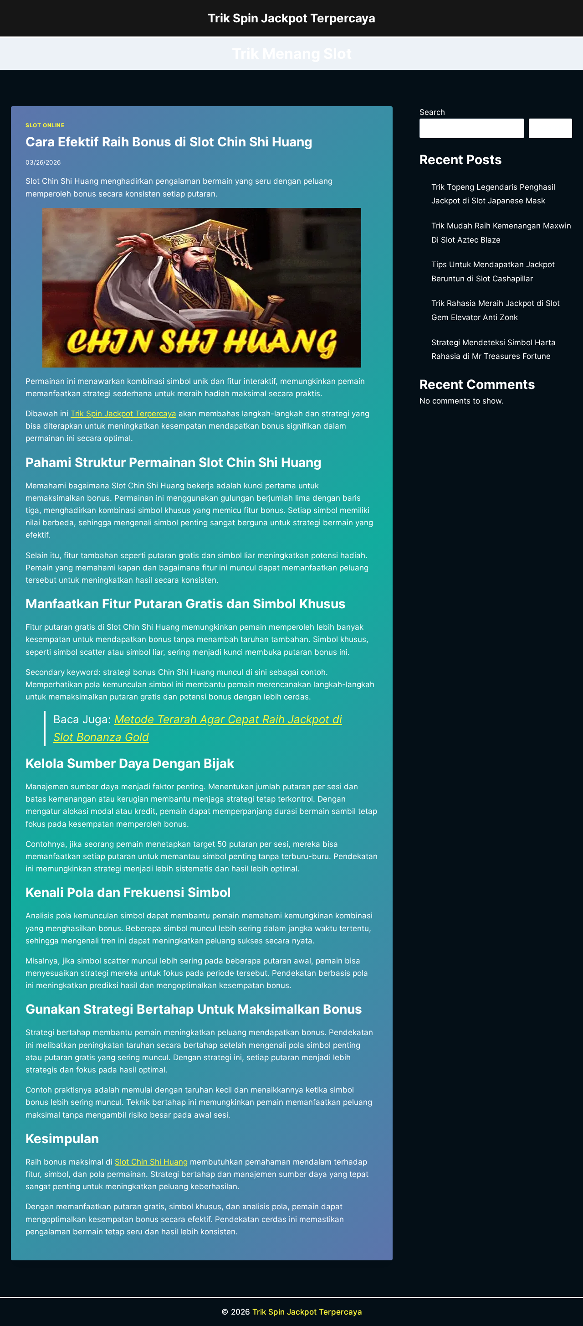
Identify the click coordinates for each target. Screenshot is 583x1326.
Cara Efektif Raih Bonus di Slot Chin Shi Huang (169, 142)
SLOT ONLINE (45, 125)
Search (432, 112)
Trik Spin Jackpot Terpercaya (307, 1311)
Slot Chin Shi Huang (151, 1161)
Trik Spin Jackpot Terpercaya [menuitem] (123, 413)
